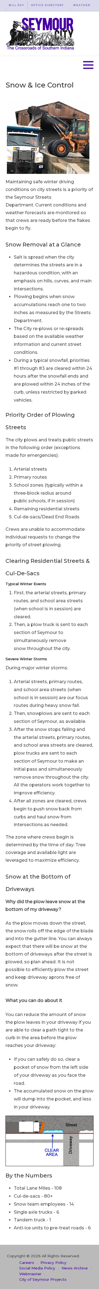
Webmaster (30, 1274)
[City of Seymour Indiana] (41, 33)
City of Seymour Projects (43, 1279)
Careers (26, 1262)
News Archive (75, 1268)
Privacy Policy (53, 1262)
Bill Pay (16, 5)
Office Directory (47, 5)
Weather (81, 5)
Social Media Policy (37, 1268)
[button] (88, 64)
